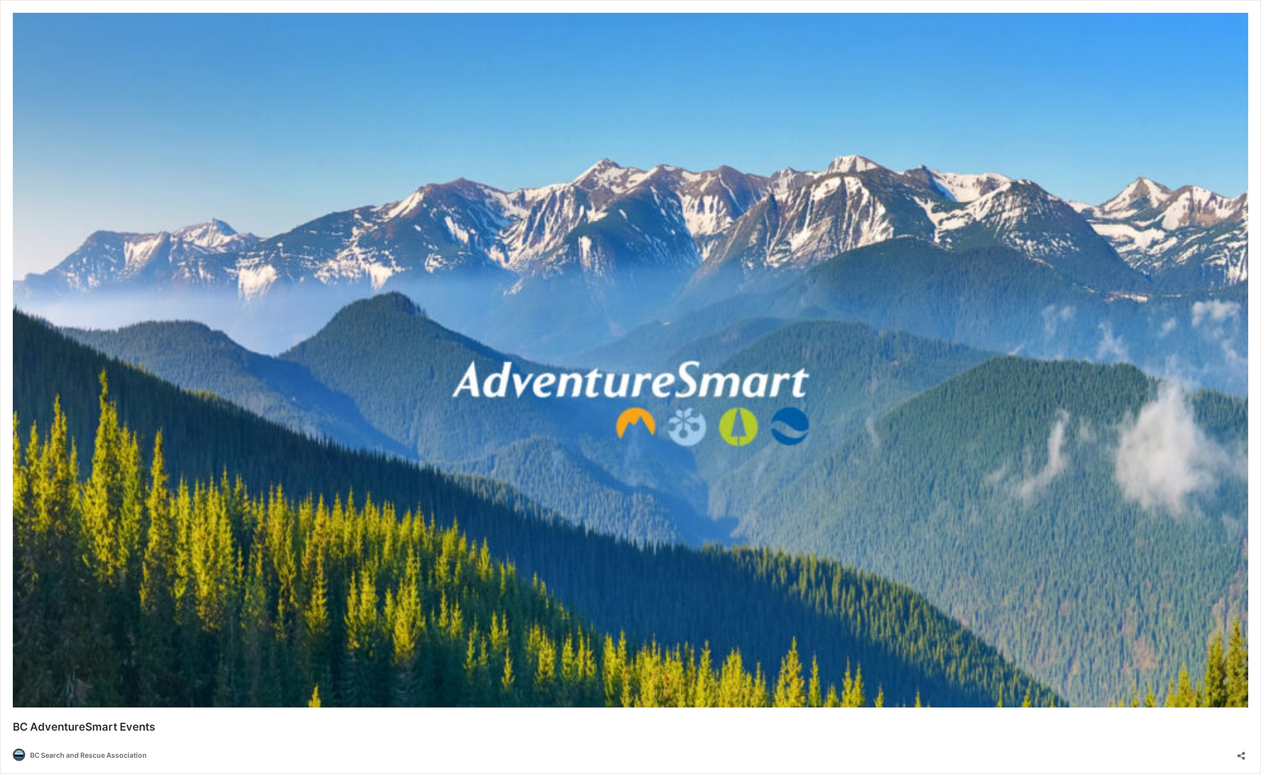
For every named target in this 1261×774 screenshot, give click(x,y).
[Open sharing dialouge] (1241, 752)
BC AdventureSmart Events (84, 726)
